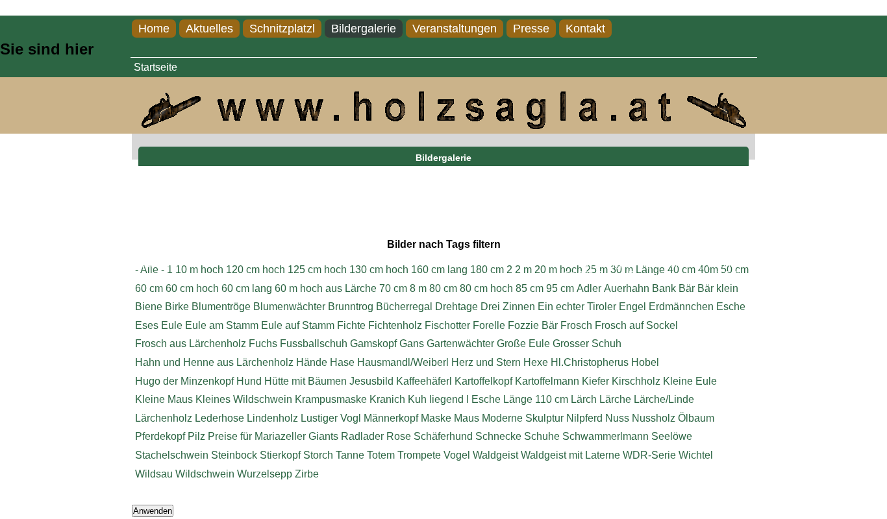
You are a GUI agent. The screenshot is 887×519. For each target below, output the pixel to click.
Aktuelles (209, 28)
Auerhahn (626, 288)
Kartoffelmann (547, 381)
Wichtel (696, 455)
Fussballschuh (313, 343)
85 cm (529, 288)
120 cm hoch (255, 269)
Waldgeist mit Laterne (570, 455)
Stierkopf (280, 455)
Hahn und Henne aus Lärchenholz (214, 362)
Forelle (489, 325)
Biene (148, 306)
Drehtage (456, 306)
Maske (436, 418)
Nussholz (653, 418)
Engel (632, 306)
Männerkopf (391, 418)
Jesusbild (371, 381)
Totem (381, 455)
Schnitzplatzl (282, 28)
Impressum (155, 264)
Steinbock (234, 455)
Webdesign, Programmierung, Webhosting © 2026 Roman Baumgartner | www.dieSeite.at (659, 270)
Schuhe (542, 436)
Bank (664, 288)
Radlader (362, 436)
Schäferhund (443, 436)
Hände (311, 362)
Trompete (419, 455)
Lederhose (219, 418)
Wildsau (154, 473)
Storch (318, 455)
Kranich (387, 399)
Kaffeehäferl (424, 381)
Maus (466, 418)
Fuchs (263, 343)
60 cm (149, 288)
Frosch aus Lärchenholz (190, 343)
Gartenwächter (460, 343)
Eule (171, 325)
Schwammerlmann (605, 436)
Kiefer (595, 381)
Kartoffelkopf (483, 381)
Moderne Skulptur (523, 418)
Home (153, 28)
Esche (730, 306)
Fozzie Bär (533, 325)
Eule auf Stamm (297, 325)
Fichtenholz (395, 325)
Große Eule (523, 343)
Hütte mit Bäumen (305, 381)
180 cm (487, 269)
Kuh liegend (436, 399)
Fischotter (447, 325)
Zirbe (307, 473)
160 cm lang (439, 269)
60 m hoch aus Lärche (326, 288)
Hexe (535, 362)
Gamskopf (373, 343)
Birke (177, 306)
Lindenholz (272, 418)
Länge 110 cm (535, 399)
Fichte (351, 325)
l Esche (483, 399)
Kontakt (585, 28)
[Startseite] (443, 125)
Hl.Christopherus (590, 362)
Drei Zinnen (508, 306)
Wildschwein (204, 473)
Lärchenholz (163, 418)
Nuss (617, 418)
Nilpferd (584, 418)
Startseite (155, 67)
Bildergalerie (363, 28)
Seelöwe (671, 436)
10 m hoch (199, 269)
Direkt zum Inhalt (38, 7)
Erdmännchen (681, 306)
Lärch (584, 399)
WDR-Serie (649, 455)
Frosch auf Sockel (636, 325)
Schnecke (498, 436)
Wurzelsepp (264, 473)
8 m (418, 288)
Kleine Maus (164, 399)
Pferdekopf (160, 436)
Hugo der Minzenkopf (184, 381)
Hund (249, 381)
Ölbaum (696, 418)
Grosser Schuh (587, 343)
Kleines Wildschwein (243, 399)
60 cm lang (246, 288)
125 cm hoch (317, 269)
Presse (531, 28)
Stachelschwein (171, 455)
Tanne (350, 455)
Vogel (456, 455)
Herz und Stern (486, 362)
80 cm (443, 288)
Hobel (645, 362)
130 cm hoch (378, 269)
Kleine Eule (690, 381)
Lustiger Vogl (331, 418)
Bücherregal (404, 306)
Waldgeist (495, 455)
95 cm (560, 288)
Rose (398, 436)
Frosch (576, 325)
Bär (687, 288)
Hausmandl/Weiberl (403, 362)
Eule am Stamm (221, 325)
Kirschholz (636, 381)
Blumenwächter (289, 306)
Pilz (196, 436)
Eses (146, 325)
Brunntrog (350, 306)
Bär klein (717, 288)
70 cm (393, 288)
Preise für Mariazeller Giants (273, 436)
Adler (589, 288)
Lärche (615, 399)
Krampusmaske (331, 399)
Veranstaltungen (454, 28)
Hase (342, 362)
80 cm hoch (486, 288)
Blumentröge (221, 306)
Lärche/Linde (664, 399)
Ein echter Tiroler (577, 306)
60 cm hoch (192, 288)
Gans (411, 343)
